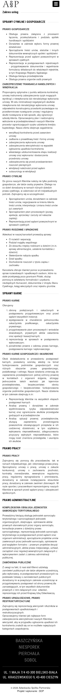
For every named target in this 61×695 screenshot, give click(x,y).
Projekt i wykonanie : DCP (30, 691)
